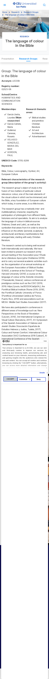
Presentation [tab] (8, 58)
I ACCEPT (10, 379)
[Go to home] (24, 5)
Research (15, 12)
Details (42, 373)
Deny (39, 379)
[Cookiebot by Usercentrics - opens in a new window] (35, 341)
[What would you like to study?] (44, 5)
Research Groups (31, 12)
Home (4, 12)
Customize (23, 379)
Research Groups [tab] (28, 58)
